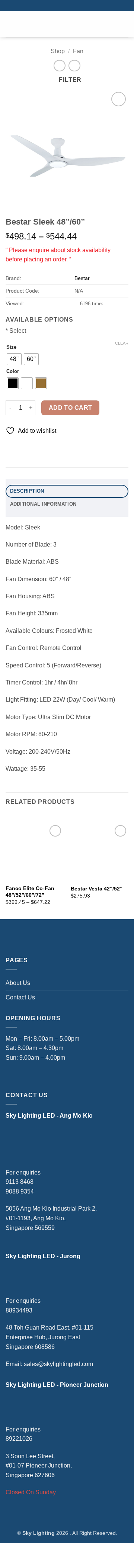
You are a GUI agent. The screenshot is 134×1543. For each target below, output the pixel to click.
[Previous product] (74, 65)
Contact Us (20, 997)
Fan (78, 51)
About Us (18, 983)
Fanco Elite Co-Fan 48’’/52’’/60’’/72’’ (30, 892)
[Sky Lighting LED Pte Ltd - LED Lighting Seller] (67, 24)
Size (11, 347)
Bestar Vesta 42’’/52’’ (96, 889)
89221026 (19, 1439)
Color (12, 371)
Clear (121, 343)
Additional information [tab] (43, 504)
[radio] (14, 359)
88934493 (19, 1310)
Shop (58, 51)
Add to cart (70, 408)
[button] (14, 24)
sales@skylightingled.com (58, 1364)
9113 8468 (20, 1182)
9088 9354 (20, 1191)
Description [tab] (27, 491)
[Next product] (59, 65)
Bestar (82, 278)
